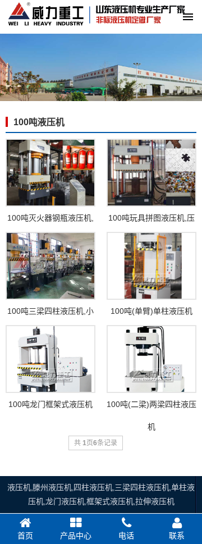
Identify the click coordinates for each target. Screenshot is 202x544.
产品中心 (75, 535)
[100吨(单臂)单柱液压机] (151, 266)
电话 (126, 535)
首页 (25, 535)
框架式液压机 (110, 501)
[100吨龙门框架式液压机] (50, 359)
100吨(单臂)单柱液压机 (151, 311)
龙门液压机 (65, 501)
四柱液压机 (93, 487)
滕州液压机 (52, 487)
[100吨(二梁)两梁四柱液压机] (151, 359)
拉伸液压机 (155, 501)
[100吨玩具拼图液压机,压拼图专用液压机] (151, 173)
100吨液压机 (39, 122)
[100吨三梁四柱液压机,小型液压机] (50, 266)
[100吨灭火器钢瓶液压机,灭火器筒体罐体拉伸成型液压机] (50, 173)
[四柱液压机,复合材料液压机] (96, 29)
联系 (177, 535)
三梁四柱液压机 (141, 487)
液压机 (19, 487)
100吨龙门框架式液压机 (50, 404)
